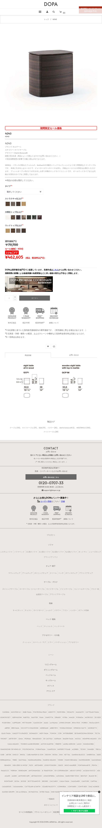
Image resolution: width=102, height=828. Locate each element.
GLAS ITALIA (6, 733)
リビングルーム (51, 664)
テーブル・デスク (51, 582)
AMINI (14, 776)
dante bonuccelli (65, 428)
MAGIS (72, 717)
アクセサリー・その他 (50, 635)
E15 (99, 738)
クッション (27, 642)
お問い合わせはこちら (51, 477)
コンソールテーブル (82, 589)
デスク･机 (95, 589)
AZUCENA (60, 776)
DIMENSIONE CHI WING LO (11, 749)
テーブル (13, 428)
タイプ (8, 186)
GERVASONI (17, 717)
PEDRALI (28, 738)
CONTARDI (72, 786)
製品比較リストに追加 (54, 346)
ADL (98, 770)
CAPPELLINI (16, 722)
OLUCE (60, 765)
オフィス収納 (83, 610)
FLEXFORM (61, 712)
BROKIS (45, 781)
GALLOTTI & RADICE (20, 733)
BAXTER (34, 717)
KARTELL (26, 717)
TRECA (98, 749)
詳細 (63, 501)
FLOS (31, 765)
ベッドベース (59, 626)
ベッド (39, 626)
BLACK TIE (93, 776)
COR (59, 733)
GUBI (2, 754)
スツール (53, 573)
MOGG (78, 738)
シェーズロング (95, 552)
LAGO (79, 744)
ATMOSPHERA (49, 776)
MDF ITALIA (43, 733)
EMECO (15, 754)
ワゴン (65, 610)
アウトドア (50, 691)
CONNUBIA (61, 786)
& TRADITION (47, 770)
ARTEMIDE (39, 765)
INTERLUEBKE (68, 733)
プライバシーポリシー (43, 812)
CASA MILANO (13, 744)
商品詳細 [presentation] (28, 355)
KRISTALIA (15, 728)
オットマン (82, 552)
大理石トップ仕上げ (13, 212)
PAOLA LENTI (94, 722)
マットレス (48, 626)
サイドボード (38, 610)
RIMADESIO (37, 738)
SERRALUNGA (5, 760)
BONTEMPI (8, 781)
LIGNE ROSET (5, 717)
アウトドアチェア (86, 573)
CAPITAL (94, 781)
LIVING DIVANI (64, 722)
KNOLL (22, 754)
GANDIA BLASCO (78, 754)
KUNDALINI (23, 770)
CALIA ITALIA (64, 781)
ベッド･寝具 (51, 619)
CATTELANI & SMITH (32, 786)
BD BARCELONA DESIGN (84, 733)
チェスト (28, 610)
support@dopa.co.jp (51, 490)
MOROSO (89, 717)
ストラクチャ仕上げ (13, 198)
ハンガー (73, 610)
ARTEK (8, 754)
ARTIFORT (13, 738)
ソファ (50, 544)
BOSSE (23, 781)
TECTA (97, 733)
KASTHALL (22, 760)
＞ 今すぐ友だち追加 (79, 810)
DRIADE (58, 717)
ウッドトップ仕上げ (13, 225)
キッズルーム (51, 680)
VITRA (64, 717)
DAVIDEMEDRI (84, 760)
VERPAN (14, 770)
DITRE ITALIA (44, 792)
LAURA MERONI (69, 744)
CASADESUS (6, 786)
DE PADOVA (33, 792)
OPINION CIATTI (80, 728)
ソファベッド (19, 552)
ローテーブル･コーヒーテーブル (32, 589)
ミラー (50, 642)
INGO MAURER (70, 765)
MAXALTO (80, 712)
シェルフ (49, 610)
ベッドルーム (51, 675)
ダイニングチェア (41, 573)
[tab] (28, 355)
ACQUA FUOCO (89, 770)
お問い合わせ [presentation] (74, 355)
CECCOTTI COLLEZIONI (29, 728)
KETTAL (67, 754)
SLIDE (99, 754)
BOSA (17, 781)
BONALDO (33, 733)
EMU (61, 754)
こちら (56, 269)
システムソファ (6, 552)
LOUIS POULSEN (50, 765)
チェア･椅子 (51, 566)
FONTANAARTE (84, 765)
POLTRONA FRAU (40, 712)
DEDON (48, 754)
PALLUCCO (5, 770)
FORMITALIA (40, 749)
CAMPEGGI (51, 749)
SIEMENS (7, 765)
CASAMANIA (18, 786)
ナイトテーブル (49, 432)
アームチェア (27, 573)
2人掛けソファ (44, 552)
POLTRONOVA (28, 749)
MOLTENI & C (81, 428)
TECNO (83, 749)
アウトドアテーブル (57, 594)
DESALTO (70, 712)
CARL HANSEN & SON (35, 754)
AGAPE (7, 776)
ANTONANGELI (34, 770)
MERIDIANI (44, 728)
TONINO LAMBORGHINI (30, 744)
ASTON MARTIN (47, 744)
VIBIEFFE (58, 744)
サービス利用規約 (26, 812)
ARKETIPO (54, 728)
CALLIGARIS (75, 781)
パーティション (61, 642)
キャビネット (18, 610)
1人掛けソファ (31, 552)
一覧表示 (51, 799)
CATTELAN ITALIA (92, 712)
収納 (40, 428)
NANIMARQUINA (34, 760)
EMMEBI (91, 749)
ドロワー (50, 428)
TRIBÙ (14, 760)
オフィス (50, 685)
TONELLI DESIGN (66, 728)
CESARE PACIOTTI (49, 786)
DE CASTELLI (47, 738)
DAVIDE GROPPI (8, 792)
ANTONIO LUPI (23, 776)
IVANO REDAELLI (71, 760)
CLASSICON (37, 722)
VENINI (60, 760)
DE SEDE (98, 717)
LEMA (21, 738)
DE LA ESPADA (21, 792)
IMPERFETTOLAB (64, 749)
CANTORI (85, 781)
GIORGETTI (92, 728)
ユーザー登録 (45, 501)
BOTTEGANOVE (34, 781)
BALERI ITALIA (68, 738)
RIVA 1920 (76, 722)
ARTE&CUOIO (36, 776)
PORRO (85, 722)
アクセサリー (73, 642)
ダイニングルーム (51, 670)
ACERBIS (75, 749)
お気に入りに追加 (48, 346)
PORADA (79, 717)
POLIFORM (6, 722)
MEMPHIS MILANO (89, 738)
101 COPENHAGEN (61, 770)
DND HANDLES (56, 792)
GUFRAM (57, 738)
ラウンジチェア (14, 573)
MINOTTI (51, 712)
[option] (51, 72)
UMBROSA (91, 754)
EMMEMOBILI (88, 744)
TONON (53, 733)
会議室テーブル (42, 594)
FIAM (41, 717)
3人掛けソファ (58, 552)
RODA (55, 754)
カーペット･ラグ (39, 642)
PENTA (94, 765)
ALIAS (46, 722)
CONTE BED (82, 786)
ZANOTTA (49, 717)
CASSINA (5, 712)
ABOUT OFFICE (75, 770)
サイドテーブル (27, 428)
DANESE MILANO (49, 760)
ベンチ (61, 573)
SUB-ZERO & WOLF (20, 765)
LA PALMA (54, 722)
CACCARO (54, 781)
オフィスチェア (71, 573)
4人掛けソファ (71, 552)
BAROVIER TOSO (72, 776)
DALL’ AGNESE (94, 786)
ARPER (7, 728)
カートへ (34, 298)
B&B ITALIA (27, 712)
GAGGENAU (96, 760)
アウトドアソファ (51, 557)
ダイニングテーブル (10, 589)
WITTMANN (26, 722)
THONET (3, 738)
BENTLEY (84, 776)
